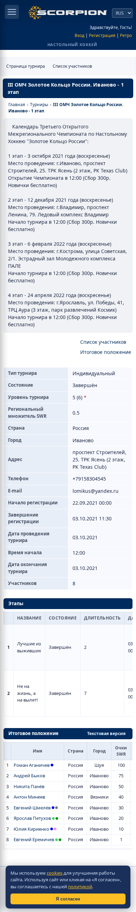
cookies (54, 873)
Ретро (126, 35)
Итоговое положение (105, 352)
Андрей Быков (29, 775)
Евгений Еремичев (34, 839)
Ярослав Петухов (32, 818)
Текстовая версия (106, 733)
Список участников (72, 66)
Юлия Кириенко (31, 829)
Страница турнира (25, 66)
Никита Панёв (29, 786)
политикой (80, 886)
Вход (79, 35)
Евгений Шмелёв (32, 808)
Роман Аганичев (32, 765)
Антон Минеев (29, 797)
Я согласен (68, 899)
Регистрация (102, 35)
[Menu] (12, 12)
